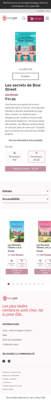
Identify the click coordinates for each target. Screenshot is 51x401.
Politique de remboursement (11, 372)
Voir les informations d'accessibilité (25, 140)
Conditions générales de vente (12, 386)
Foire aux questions (12, 339)
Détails (7, 191)
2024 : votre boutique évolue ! (17, 330)
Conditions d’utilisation (9, 379)
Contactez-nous (10, 344)
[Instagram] (9, 361)
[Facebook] (3, 361)
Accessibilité (11, 199)
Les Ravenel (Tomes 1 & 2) (14, 246)
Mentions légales (7, 389)
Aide (4, 335)
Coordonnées (6, 382)
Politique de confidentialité (10, 375)
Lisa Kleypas (11, 94)
